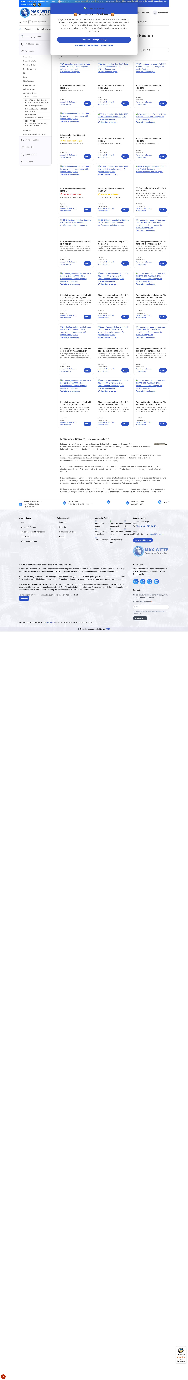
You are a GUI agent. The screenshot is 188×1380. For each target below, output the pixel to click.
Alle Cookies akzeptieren (92, 40)
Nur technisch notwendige (86, 45)
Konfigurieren (107, 45)
